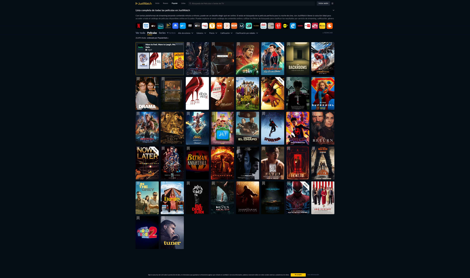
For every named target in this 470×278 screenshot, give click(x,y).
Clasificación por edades (246, 33)
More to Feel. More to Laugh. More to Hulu (162, 46)
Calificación (225, 33)
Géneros (200, 33)
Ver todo (140, 33)
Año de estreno (184, 33)
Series (162, 33)
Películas (152, 33)
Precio (212, 33)
